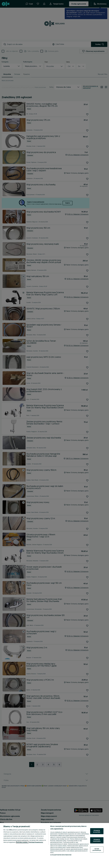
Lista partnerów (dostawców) (60, 855)
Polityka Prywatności (36, 842)
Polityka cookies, (22, 842)
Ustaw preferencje (97, 849)
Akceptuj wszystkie (96, 831)
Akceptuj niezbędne (96, 840)
